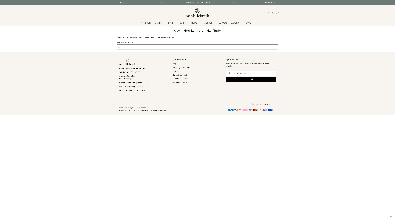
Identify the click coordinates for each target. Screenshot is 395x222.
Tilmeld (250, 79)
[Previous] (161, 2)
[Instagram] (123, 2)
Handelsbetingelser (181, 75)
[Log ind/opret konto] (273, 13)
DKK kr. (270, 2)
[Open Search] (269, 13)
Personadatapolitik (181, 79)
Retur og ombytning (182, 67)
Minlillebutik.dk (143, 111)
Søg (174, 64)
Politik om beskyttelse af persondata (133, 108)
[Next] (233, 2)
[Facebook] (120, 2)
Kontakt (176, 71)
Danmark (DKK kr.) (261, 104)
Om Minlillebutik (180, 82)
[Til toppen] (391, 216)
